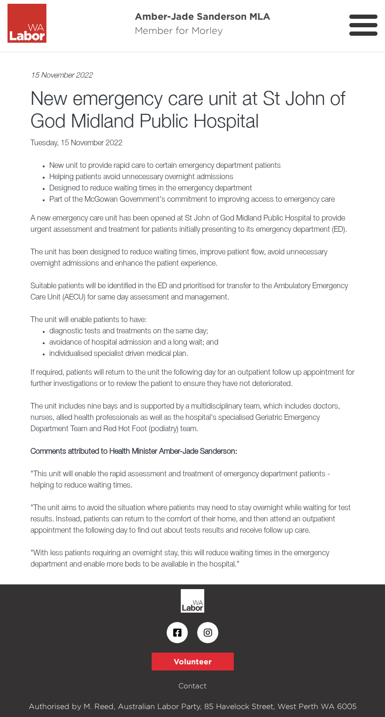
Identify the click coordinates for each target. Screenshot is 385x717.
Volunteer (193, 661)
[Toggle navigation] (363, 25)
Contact (192, 685)
